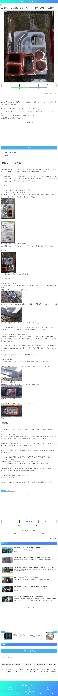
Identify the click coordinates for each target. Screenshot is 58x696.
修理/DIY (10, 687)
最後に (7, 155)
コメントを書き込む (29, 651)
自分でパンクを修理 (10, 152)
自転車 (4, 490)
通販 (29, 689)
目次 (27, 147)
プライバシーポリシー (29, 691)
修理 (9, 490)
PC (48, 687)
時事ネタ (48, 689)
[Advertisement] (29, 133)
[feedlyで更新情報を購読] (15, 533)
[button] (38, 89)
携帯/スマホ (10, 689)
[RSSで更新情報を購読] (43, 533)
